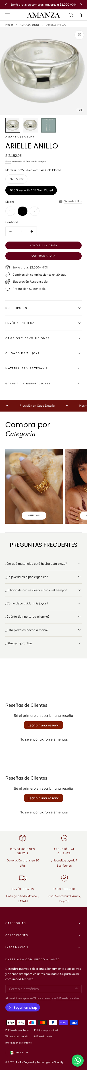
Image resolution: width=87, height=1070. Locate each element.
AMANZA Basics (29, 24)
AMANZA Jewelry (26, 1062)
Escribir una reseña (43, 725)
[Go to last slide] (5, 4)
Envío (8, 161)
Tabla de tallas (73, 201)
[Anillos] (34, 486)
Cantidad (11, 222)
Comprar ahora (43, 255)
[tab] (12, 125)
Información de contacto (18, 1042)
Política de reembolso (17, 1030)
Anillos (34, 515)
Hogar (9, 24)
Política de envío (42, 1036)
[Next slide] (81, 4)
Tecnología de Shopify (50, 1062)
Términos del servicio (16, 1036)
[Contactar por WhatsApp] (78, 1061)
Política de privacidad (68, 998)
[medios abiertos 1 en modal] (79, 35)
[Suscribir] (76, 988)
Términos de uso (42, 998)
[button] (7, 15)
